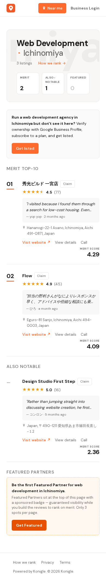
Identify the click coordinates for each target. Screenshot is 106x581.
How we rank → (52, 63)
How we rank (24, 562)
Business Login (85, 8)
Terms (65, 562)
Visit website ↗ (36, 242)
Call (84, 242)
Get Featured (29, 525)
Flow (27, 276)
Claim (67, 184)
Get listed (25, 148)
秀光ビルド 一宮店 (40, 184)
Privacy (47, 562)
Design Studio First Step (48, 381)
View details (65, 242)
